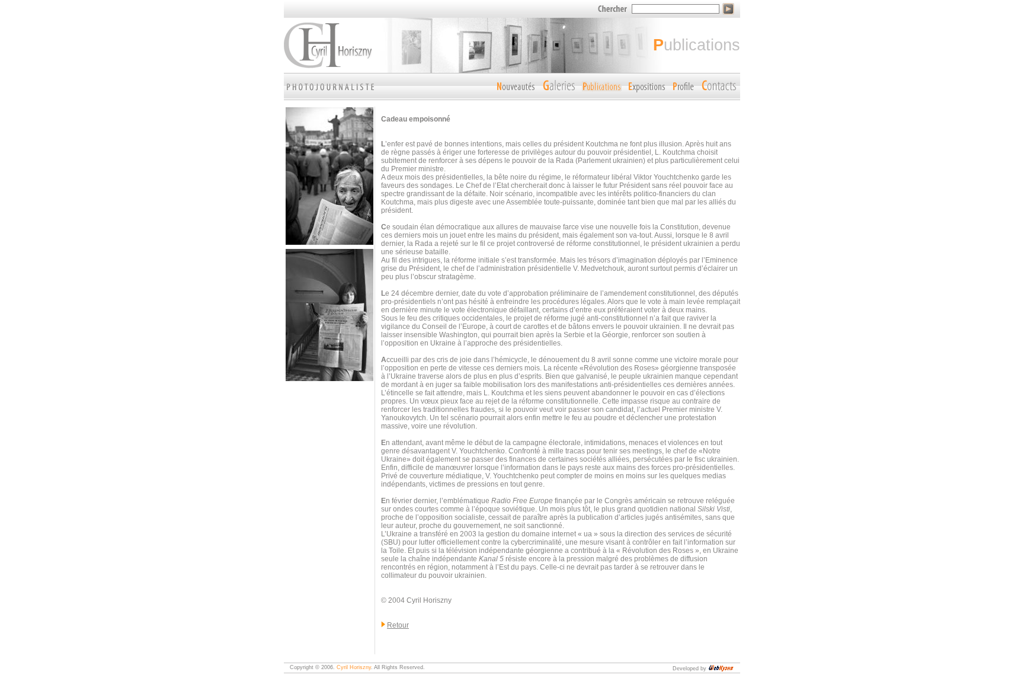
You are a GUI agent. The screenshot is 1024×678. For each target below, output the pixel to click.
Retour (398, 625)
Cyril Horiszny (354, 667)
